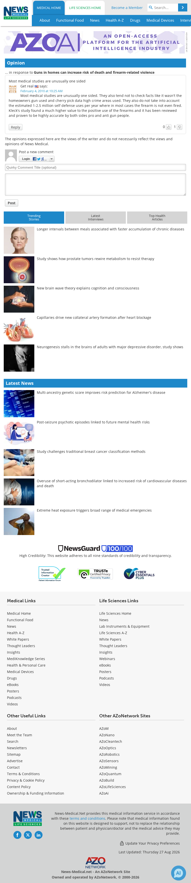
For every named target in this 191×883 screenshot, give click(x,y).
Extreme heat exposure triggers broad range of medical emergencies (94, 510)
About (12, 728)
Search (12, 741)
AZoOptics (107, 748)
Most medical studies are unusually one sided (47, 81)
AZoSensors (109, 760)
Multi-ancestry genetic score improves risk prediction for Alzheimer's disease (101, 392)
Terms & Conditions (23, 773)
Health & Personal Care (26, 665)
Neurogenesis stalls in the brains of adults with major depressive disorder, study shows (110, 346)
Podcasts (14, 697)
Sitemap (14, 754)
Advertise (15, 760)
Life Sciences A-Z (113, 632)
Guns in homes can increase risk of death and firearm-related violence (94, 72)
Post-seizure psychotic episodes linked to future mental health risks (93, 422)
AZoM (104, 728)
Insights (13, 652)
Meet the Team (19, 735)
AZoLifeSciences (112, 786)
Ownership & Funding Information (35, 793)
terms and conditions (87, 818)
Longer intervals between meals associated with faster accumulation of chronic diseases (110, 229)
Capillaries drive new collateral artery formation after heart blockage (94, 317)
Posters (13, 691)
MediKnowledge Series (26, 658)
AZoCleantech (110, 741)
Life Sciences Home (85, 7)
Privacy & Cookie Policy (26, 780)
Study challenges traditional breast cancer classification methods (91, 451)
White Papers (18, 639)
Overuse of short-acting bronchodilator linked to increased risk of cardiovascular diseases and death (112, 483)
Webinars (107, 658)
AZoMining (108, 767)
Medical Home (49, 7)
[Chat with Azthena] (178, 873)
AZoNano (106, 735)
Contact (13, 767)
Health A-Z (15, 632)
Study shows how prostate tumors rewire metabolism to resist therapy (95, 258)
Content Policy (19, 786)
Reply (15, 127)
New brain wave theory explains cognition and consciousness (88, 288)
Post (11, 203)
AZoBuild (106, 780)
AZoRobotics (109, 754)
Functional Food (20, 619)
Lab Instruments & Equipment (124, 626)
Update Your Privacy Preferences (152, 843)
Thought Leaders (21, 645)
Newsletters (17, 748)
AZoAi (104, 793)
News (11, 626)
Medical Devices (20, 671)
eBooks (13, 684)
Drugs (12, 678)
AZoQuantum (110, 773)
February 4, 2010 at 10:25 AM (41, 91)
